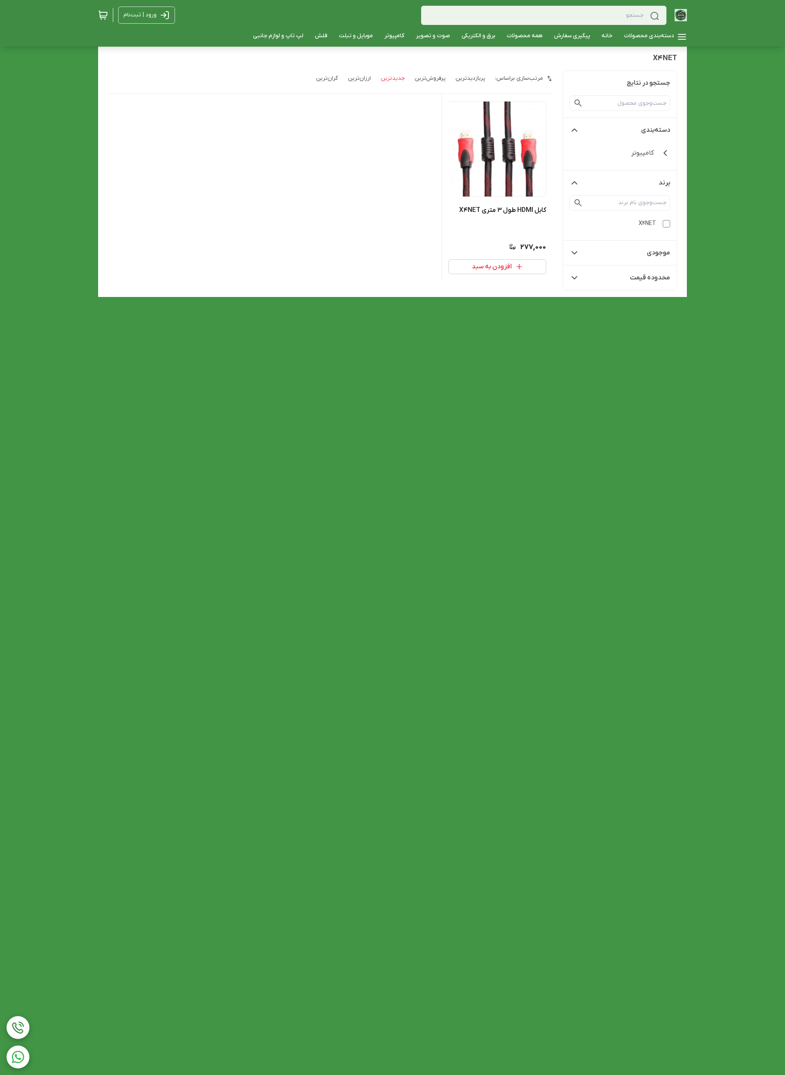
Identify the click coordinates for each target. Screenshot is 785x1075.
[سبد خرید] (103, 15)
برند (664, 183)
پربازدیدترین (470, 78)
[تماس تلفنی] (18, 1027)
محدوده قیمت (650, 278)
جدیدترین (393, 78)
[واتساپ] (18, 1057)
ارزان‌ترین (359, 78)
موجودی (658, 253)
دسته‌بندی (655, 130)
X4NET (647, 223)
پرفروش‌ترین (430, 78)
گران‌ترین (327, 78)
